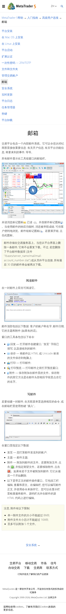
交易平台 (15, 563)
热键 (4, 113)
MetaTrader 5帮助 (12, 18)
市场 (44, 563)
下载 (27, 568)
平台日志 (7, 101)
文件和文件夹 (10, 69)
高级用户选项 (50, 18)
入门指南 (32, 18)
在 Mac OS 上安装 (12, 37)
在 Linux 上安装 (11, 44)
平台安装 (7, 31)
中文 (52, 6)
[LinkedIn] (33, 580)
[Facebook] (28, 580)
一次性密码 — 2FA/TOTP (16, 63)
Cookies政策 (46, 606)
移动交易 (31, 563)
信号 (53, 563)
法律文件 (52, 597)
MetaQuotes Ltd (39, 597)
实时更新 (7, 94)
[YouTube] (38, 580)
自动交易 (14, 568)
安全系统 (7, 88)
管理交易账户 (10, 75)
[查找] (61, 5)
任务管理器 (8, 107)
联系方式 (52, 568)
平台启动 (7, 50)
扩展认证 (7, 56)
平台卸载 (7, 120)
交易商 (38, 568)
